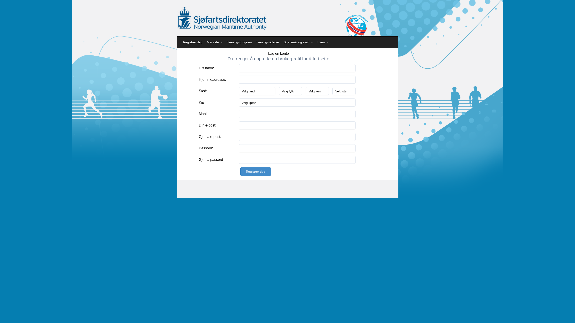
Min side (213, 42)
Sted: (203, 91)
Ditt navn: (206, 68)
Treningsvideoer (267, 42)
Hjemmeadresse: (212, 79)
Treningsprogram (239, 42)
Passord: (206, 148)
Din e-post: (207, 125)
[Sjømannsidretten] (222, 18)
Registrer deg (192, 42)
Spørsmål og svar (296, 42)
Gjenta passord (211, 160)
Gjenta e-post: (210, 137)
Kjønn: (204, 102)
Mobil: (203, 114)
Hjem (321, 42)
